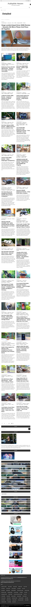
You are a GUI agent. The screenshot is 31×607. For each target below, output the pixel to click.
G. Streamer (21, 344)
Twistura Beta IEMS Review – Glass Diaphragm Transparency (8, 159)
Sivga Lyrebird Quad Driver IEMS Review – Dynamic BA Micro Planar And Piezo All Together (15, 27)
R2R (25, 157)
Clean (25, 586)
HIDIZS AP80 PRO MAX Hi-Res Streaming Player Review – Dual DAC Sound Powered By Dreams (22, 349)
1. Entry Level (24, 63)
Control (14, 588)
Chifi (27, 63)
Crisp (19, 588)
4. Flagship (18, 155)
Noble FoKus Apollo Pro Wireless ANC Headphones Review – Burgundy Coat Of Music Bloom (7, 350)
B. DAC (27, 313)
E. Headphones (18, 93)
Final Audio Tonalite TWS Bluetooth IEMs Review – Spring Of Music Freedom (23, 226)
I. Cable (12, 404)
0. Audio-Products (4, 63)
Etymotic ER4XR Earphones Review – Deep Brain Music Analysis (23, 192)
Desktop (12, 280)
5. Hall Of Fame (22, 155)
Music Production (3, 282)
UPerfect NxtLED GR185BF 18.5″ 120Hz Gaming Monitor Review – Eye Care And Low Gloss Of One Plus (8, 224)
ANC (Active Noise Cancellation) (6, 188)
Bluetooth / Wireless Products (10, 64)
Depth (8, 590)
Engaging (10, 592)
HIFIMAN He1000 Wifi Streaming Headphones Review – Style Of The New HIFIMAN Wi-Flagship (22, 162)
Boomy (15, 586)
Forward (16, 592)
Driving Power (20, 590)
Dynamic (27, 590)
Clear (3, 588)
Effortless (3, 592)
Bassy (10, 586)
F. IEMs (17, 64)
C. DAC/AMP (27, 249)
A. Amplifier (18, 281)
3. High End (3, 64)
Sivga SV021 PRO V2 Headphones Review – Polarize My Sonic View (22, 380)
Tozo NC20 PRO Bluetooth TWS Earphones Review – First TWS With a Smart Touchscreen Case (23, 130)
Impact (10, 594)
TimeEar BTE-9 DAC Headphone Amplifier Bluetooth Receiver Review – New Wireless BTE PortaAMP (22, 255)
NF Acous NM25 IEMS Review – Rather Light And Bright (22, 68)
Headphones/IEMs (21, 64)
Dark (23, 588)
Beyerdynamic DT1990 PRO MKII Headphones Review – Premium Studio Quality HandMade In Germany (8, 287)
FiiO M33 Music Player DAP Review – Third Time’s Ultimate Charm (7, 380)
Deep (3, 590)
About (8, 606)
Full (21, 592)
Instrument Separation (18, 594)
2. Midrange (9, 63)
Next (11, 423)
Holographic (4, 594)
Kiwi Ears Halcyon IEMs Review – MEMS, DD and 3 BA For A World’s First (8, 127)
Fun (25, 592)
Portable (26, 64)
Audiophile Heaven (15, 3)
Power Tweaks (26, 404)
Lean (25, 594)
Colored (8, 588)
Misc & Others (18, 157)
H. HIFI (25, 281)
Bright (20, 586)
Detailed (13, 590)
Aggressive (3, 586)
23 (9, 423)
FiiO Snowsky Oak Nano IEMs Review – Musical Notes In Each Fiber (7, 253)
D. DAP (27, 343)
